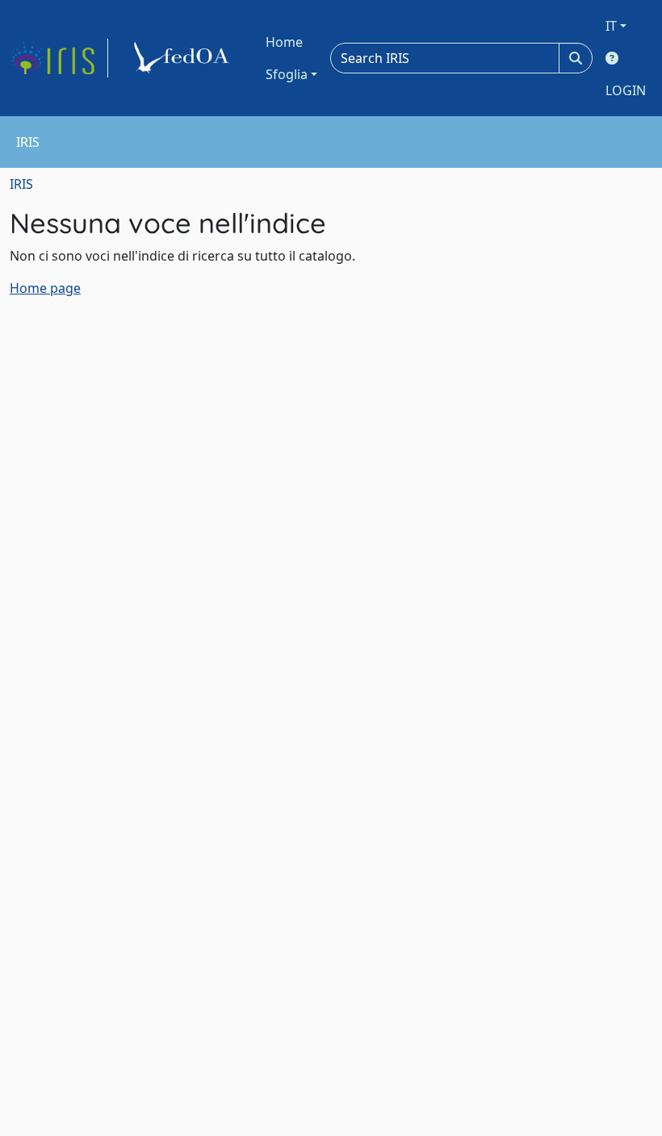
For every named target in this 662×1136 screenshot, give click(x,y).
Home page (45, 288)
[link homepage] (59, 58)
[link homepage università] (184, 58)
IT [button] (611, 26)
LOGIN (625, 90)
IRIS (21, 184)
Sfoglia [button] (287, 74)
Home (284, 42)
